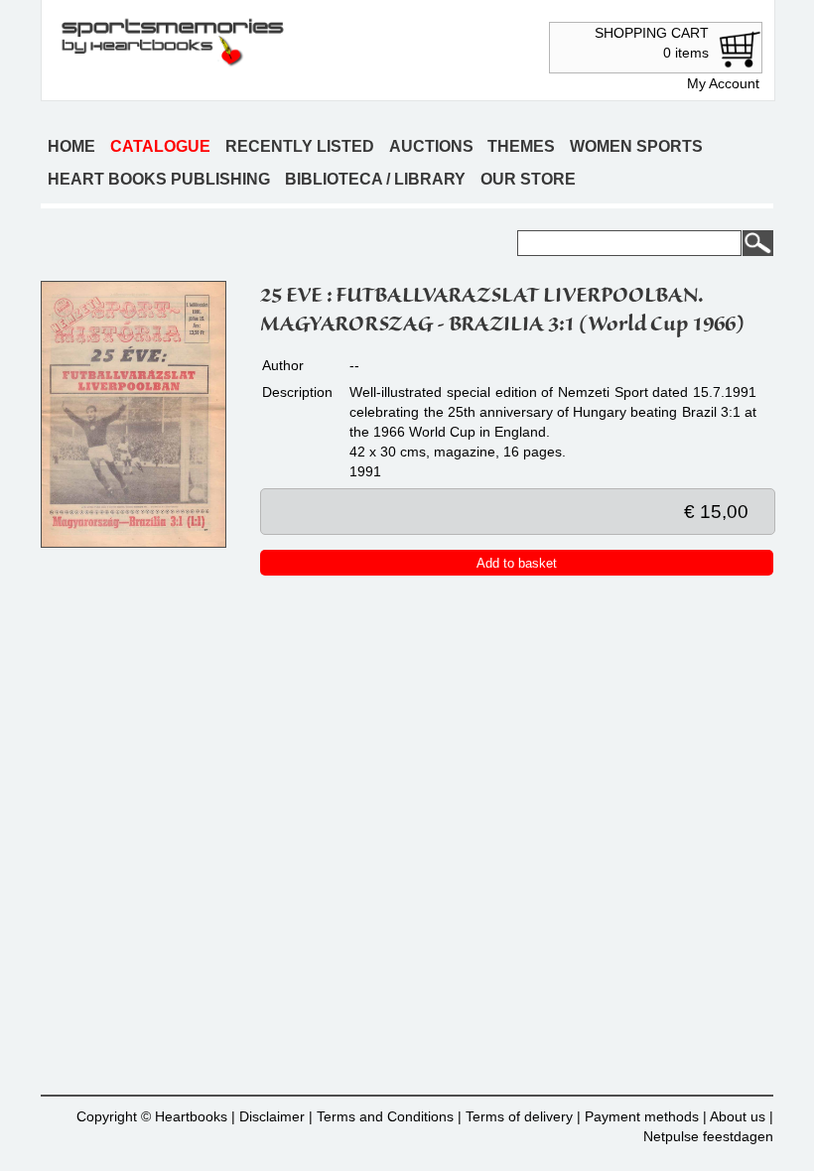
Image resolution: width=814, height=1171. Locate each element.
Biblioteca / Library (375, 179)
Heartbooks (191, 1116)
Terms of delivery (519, 1116)
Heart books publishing (159, 179)
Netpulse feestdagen (708, 1136)
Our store (528, 179)
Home (71, 146)
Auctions (431, 146)
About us (737, 1116)
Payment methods (642, 1116)
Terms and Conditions (385, 1116)
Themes (521, 146)
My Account (723, 83)
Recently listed (299, 146)
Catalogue (160, 146)
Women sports (636, 146)
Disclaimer (272, 1116)
